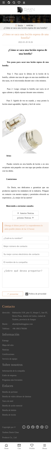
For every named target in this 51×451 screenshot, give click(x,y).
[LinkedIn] (37, 427)
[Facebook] (33, 427)
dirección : (6, 313)
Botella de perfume (10, 392)
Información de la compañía (13, 371)
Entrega (5, 341)
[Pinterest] (42, 427)
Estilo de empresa (9, 375)
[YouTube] (24, 427)
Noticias (5, 350)
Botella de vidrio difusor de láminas (16, 396)
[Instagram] (46, 427)
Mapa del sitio (8, 345)
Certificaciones (8, 354)
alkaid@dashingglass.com (22, 324)
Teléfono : (6, 329)
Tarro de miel (7, 401)
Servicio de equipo (9, 359)
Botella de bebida (9, 410)
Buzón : (5, 324)
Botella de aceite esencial (12, 406)
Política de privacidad (37, 294)
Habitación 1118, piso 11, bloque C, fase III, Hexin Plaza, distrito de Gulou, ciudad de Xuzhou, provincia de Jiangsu (30, 316)
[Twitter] (28, 427)
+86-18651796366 (19, 329)
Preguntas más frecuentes (12, 380)
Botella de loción (9, 415)
